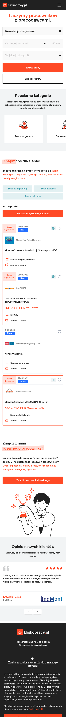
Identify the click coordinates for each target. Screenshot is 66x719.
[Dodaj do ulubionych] (59, 228)
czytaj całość (9, 586)
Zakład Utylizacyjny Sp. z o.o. (28, 344)
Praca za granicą (17, 188)
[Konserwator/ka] (33, 354)
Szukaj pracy (33, 67)
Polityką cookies (37, 709)
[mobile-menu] (59, 5)
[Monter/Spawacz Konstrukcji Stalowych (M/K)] (33, 251)
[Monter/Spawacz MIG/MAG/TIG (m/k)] (33, 404)
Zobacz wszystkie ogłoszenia (33, 213)
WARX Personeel (23, 392)
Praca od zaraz (33, 196)
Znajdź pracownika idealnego (33, 480)
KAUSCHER (21, 288)
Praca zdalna (48, 188)
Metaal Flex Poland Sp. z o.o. (28, 240)
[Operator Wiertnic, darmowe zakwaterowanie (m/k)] (33, 303)
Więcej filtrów (33, 79)
